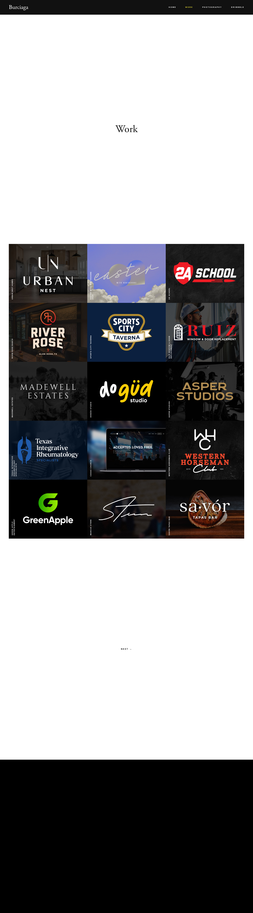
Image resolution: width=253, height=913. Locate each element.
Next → (126, 649)
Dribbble (237, 7)
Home (172, 7)
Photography (212, 7)
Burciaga (18, 7)
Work (189, 7)
